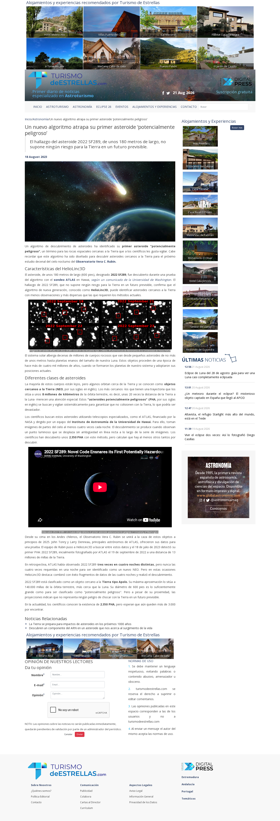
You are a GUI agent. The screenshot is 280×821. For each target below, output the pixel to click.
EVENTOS (121, 107)
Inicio (37, 107)
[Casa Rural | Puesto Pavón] (168, 53)
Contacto (36, 802)
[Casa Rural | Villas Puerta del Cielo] (111, 22)
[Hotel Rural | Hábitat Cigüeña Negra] (225, 22)
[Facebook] (163, 93)
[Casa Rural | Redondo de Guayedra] (200, 342)
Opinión (38, 695)
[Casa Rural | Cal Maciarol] (168, 22)
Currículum (86, 808)
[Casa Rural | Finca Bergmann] (118, 648)
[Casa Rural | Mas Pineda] (200, 136)
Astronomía (40, 119)
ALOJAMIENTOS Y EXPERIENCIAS (154, 107)
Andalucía (188, 784)
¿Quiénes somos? (41, 791)
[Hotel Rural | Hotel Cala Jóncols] (200, 273)
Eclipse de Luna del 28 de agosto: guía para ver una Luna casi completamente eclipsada (220, 375)
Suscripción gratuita (234, 91)
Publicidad (86, 791)
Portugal (188, 791)
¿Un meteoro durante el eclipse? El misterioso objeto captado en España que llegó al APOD (220, 396)
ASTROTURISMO (57, 107)
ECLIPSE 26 (103, 107)
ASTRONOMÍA (82, 107)
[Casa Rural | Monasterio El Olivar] (200, 250)
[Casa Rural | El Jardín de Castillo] (225, 53)
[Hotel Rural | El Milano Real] (44, 648)
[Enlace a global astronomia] (218, 487)
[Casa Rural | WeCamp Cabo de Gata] (111, 53)
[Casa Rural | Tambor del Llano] (200, 319)
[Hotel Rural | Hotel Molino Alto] (54, 22)
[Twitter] (168, 93)
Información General (141, 796)
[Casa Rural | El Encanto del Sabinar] (200, 159)
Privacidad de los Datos (143, 802)
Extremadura (190, 777)
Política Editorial (40, 796)
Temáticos (189, 798)
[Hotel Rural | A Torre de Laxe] (54, 53)
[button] (36, 197)
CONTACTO (189, 107)
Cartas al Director (90, 802)
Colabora (85, 796)
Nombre (37, 675)
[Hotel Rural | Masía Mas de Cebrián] (200, 227)
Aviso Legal (135, 791)
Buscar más (237, 127)
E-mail (39, 685)
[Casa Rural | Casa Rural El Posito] (200, 205)
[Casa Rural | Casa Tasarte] (81, 648)
